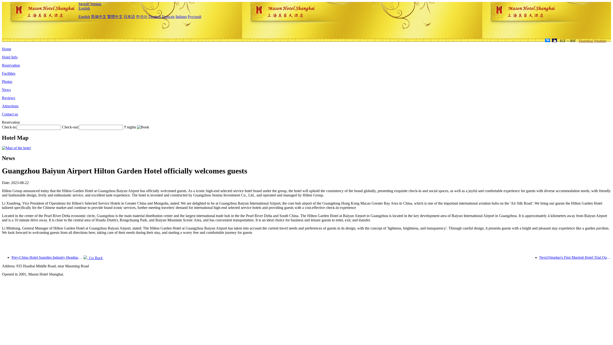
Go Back (95, 258)
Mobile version (90, 4)
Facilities (8, 73)
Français (168, 17)
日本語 (129, 17)
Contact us (10, 114)
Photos (7, 82)
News (6, 90)
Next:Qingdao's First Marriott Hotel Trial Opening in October (575, 257)
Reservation (11, 65)
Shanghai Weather (592, 41)
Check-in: (9, 127)
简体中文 (98, 17)
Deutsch (154, 17)
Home (6, 49)
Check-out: (70, 127)
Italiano (181, 17)
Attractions (10, 106)
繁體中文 (115, 17)
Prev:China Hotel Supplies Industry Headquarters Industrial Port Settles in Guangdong (47, 257)
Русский (194, 17)
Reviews (8, 98)
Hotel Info (9, 57)
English (84, 8)
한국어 (142, 17)
